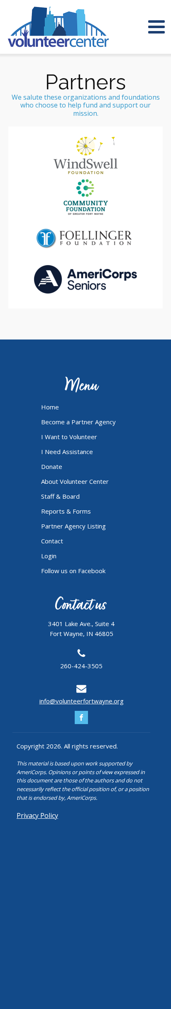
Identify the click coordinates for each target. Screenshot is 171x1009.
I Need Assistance (67, 451)
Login (48, 556)
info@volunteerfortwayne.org (81, 701)
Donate (51, 466)
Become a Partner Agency (78, 422)
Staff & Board (60, 496)
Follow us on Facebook (73, 571)
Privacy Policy (37, 815)
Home (50, 407)
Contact (52, 541)
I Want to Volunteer (69, 437)
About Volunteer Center (75, 481)
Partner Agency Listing (73, 526)
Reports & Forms (66, 511)
